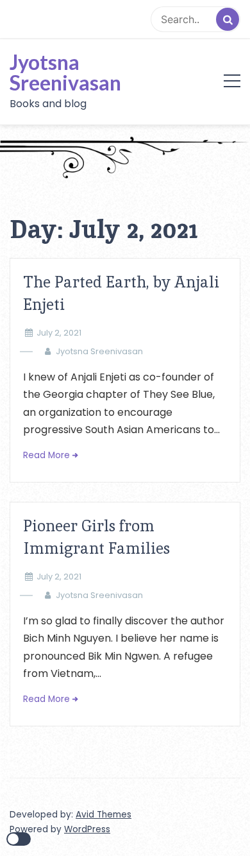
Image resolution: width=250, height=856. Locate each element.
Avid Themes (103, 815)
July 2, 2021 (59, 332)
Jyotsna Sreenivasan (65, 72)
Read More (46, 455)
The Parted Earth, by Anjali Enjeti (121, 293)
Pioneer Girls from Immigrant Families (96, 537)
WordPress (87, 829)
